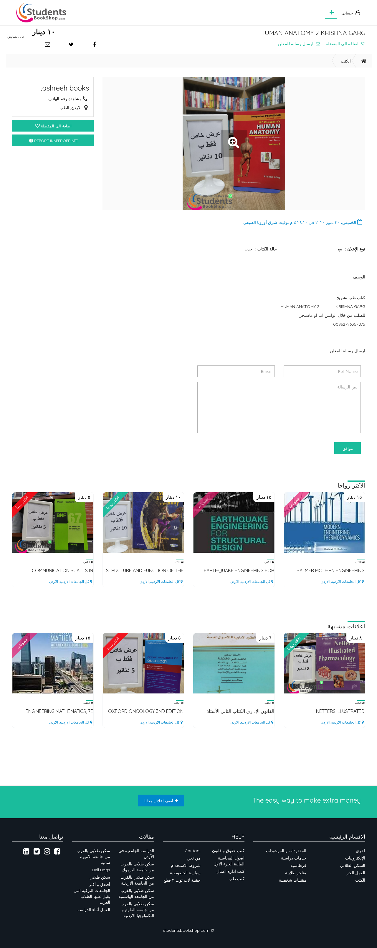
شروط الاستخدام (186, 865)
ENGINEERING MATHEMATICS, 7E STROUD (59, 711)
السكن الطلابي (352, 865)
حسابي (347, 13)
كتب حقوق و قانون (228, 850)
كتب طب (236, 878)
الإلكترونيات (355, 858)
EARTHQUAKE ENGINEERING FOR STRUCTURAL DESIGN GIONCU (239, 571)
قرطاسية (298, 865)
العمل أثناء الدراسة (93, 909)
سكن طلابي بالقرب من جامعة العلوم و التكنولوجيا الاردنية (137, 909)
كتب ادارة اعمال (230, 871)
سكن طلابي (100, 877)
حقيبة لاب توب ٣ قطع (182, 880)
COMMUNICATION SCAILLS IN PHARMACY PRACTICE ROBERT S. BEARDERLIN (58, 571)
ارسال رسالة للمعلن (296, 43)
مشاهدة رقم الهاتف (65, 98)
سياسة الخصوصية (185, 872)
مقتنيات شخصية (292, 880)
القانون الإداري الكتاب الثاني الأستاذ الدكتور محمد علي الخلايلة (240, 711)
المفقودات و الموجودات (286, 850)
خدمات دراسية (293, 858)
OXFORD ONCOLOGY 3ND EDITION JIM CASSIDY (145, 711)
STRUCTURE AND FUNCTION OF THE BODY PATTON (144, 571)
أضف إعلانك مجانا (158, 800)
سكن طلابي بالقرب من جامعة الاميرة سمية (93, 856)
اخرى (360, 850)
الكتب (346, 61)
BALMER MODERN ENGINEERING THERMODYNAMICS (331, 571)
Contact (193, 850)
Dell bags (101, 869)
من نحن (194, 858)
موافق (348, 448)
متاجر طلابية (295, 872)
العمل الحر (356, 872)
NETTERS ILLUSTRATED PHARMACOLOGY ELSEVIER (335, 711)
